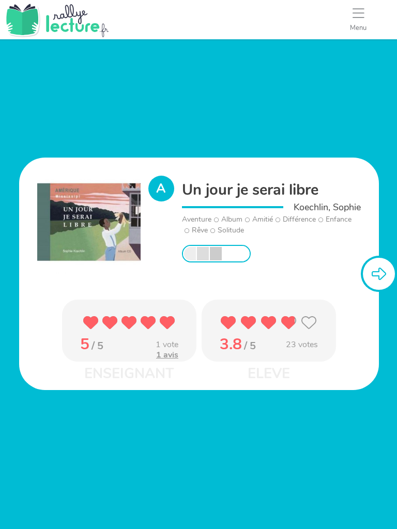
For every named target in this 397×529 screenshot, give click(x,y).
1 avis (167, 355)
